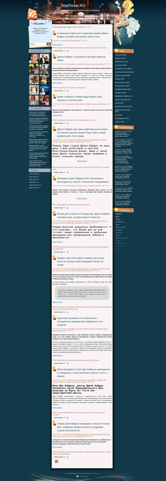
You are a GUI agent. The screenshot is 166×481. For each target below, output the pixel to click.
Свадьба (119, 246)
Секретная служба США (92, 47)
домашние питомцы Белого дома (99, 434)
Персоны (65, 141)
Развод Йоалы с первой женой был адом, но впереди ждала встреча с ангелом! (124, 143)
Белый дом (70, 221)
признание (120, 254)
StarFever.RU (73, 5)
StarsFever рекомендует (80, 380)
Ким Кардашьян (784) (122, 118)
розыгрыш (84, 381)
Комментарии (59, 51)
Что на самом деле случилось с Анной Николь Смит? (123, 183)
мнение (119, 214)
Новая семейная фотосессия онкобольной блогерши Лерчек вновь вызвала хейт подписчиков (38, 155)
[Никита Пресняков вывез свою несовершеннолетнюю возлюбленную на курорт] (44, 94)
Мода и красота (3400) (122, 82)
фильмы (119, 232)
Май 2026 (32, 182)
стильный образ (79, 141)
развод (118, 241)
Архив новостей (79, 22)
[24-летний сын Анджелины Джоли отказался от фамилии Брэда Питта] (34, 104)
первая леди (99, 307)
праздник (68, 223)
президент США (75, 381)
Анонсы (67, 22)
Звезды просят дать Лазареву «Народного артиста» (123, 176)
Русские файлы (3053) (122, 86)
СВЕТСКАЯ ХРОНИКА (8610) (124, 72)
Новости (102, 268)
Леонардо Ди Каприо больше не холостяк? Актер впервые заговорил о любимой (38, 127)
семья (118, 235)
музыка (118, 249)
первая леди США (61, 270)
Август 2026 (33, 174)
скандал (119, 230)
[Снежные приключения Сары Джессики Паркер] (34, 94)
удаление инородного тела (84, 270)
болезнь (119, 251)
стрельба (103, 47)
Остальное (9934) (121, 65)
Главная (58, 22)
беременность (121, 243)
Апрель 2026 (33, 185)
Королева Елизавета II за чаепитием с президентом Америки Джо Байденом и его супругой (80, 321)
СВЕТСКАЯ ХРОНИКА (73, 40)
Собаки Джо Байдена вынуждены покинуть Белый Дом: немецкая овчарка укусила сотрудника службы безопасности (83, 427)
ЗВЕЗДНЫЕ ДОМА (95, 221)
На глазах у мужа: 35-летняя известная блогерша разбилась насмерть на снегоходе (38, 134)
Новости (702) (119, 122)
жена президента (88, 412)
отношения (120, 222)
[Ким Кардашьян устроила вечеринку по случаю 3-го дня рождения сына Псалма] (34, 84)
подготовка (56, 223)
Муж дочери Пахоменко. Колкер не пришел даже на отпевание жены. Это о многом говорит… (123, 160)
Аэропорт (60, 47)
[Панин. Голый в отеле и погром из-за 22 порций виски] (34, 63)
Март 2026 (32, 188)
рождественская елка (77, 223)
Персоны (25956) (120, 55)
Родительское (121, 227)
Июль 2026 (32, 177)
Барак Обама (71, 104)
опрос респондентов (89, 185)
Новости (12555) (120, 58)
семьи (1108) (119, 103)
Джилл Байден (69, 47)
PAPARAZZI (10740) (121, 62)
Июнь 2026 (32, 179)
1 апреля (69, 380)
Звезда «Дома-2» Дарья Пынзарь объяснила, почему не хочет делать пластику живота (38, 148)
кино (117, 224)
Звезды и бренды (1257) (123, 99)
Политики (104, 104)
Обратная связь (95, 22)
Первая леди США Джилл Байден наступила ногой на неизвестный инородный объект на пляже (80, 261)
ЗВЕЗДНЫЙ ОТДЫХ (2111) (123, 96)
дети (117, 216)
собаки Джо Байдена (79, 436)
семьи (118, 219)
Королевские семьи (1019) (123, 106)
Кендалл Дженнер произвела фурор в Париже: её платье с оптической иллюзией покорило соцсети (38, 120)
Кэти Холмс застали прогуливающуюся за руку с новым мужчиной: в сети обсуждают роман (38, 163)
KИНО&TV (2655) (120, 93)
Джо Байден (79, 64)
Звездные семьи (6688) (122, 75)
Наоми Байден (99, 64)
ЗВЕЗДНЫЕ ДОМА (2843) (123, 89)
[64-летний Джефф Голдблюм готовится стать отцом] (44, 63)
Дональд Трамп (57, 436)
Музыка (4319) (119, 79)
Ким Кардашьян (121, 238)
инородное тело (94, 268)
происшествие (79, 47)
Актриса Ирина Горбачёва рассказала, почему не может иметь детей (123, 134)
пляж (68, 270)
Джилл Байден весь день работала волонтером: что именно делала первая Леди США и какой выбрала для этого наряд (82, 132)
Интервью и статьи (88, 64)
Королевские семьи (101, 328)
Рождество (87, 223)
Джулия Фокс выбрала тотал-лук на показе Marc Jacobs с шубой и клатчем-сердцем (38, 141)
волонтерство (86, 139)
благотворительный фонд (74, 139)
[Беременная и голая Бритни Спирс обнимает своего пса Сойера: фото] (34, 73)
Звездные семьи (57, 141)
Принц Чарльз (63, 330)
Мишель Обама (96, 104)
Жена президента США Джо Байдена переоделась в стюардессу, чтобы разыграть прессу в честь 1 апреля (83, 372)
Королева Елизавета (89, 328)
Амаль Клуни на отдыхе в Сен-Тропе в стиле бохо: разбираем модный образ (37, 113)
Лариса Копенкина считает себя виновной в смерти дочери (124, 189)
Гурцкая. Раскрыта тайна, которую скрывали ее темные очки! (123, 151)
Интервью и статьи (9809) (123, 68)
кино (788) (118, 115)
